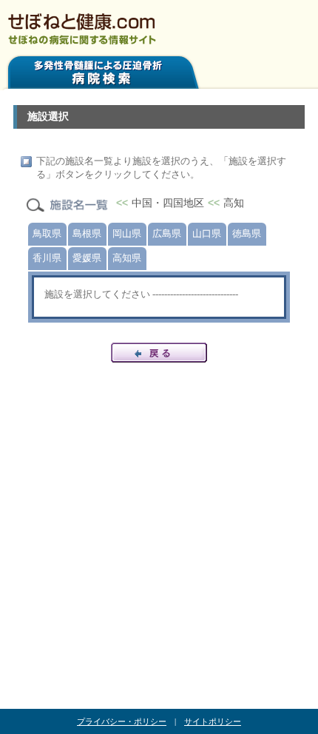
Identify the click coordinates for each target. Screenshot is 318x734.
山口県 (206, 233)
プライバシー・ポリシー (121, 721)
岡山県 (126, 233)
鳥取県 (47, 233)
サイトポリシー (212, 721)
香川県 (47, 257)
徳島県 (246, 233)
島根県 (86, 233)
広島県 (166, 233)
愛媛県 (86, 257)
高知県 (126, 257)
